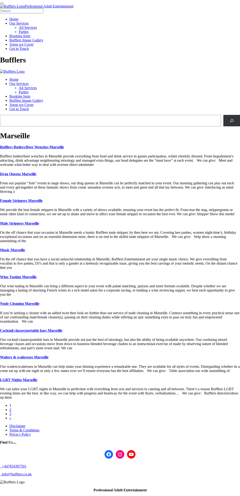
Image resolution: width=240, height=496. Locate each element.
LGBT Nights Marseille (18, 380)
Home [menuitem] (14, 19)
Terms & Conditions (24, 430)
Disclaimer (17, 426)
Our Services (19, 84)
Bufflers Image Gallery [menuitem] (26, 40)
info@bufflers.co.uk (16, 474)
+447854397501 (13, 466)
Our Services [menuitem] (19, 23)
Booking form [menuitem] (19, 36)
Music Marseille (12, 250)
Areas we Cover (21, 105)
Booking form (19, 96)
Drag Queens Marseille (18, 174)
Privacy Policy (20, 434)
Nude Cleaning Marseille (19, 304)
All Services (28, 88)
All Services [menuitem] (28, 27)
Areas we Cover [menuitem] (21, 44)
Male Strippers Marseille (19, 223)
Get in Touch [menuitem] (19, 49)
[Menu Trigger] (2, 3)
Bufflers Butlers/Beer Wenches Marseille (32, 147)
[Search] (231, 120)
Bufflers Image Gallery (26, 100)
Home (14, 79)
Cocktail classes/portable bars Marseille (31, 330)
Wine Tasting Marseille (18, 277)
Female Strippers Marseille (21, 201)
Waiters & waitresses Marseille (24, 357)
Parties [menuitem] (24, 32)
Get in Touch (19, 109)
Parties (24, 92)
